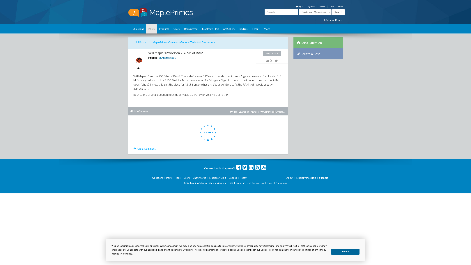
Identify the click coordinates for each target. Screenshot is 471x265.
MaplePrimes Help (306, 177)
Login (300, 7)
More (267, 28)
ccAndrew (165, 57)
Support (322, 7)
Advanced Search (334, 20)
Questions (138, 28)
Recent (255, 28)
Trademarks (281, 183)
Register (310, 7)
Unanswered (191, 28)
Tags (178, 177)
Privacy (270, 183)
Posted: (153, 57)
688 (173, 57)
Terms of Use (258, 183)
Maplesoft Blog (210, 28)
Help (332, 7)
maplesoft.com (243, 183)
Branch (245, 111)
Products (164, 28)
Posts (151, 28)
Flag (235, 111)
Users (176, 28)
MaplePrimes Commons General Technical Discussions (184, 42)
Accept (345, 251)
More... (281, 111)
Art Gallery (229, 28)
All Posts (141, 42)
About (340, 7)
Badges (243, 28)
